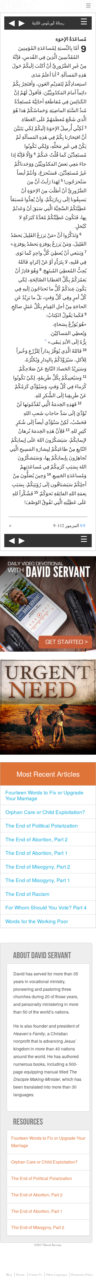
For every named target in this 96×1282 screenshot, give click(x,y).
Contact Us (35, 1274)
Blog (9, 1274)
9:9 (82, 525)
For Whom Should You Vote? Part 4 (46, 907)
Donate (20, 1274)
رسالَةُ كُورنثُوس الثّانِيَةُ (48, 23)
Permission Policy (82, 1274)
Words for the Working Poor (36, 921)
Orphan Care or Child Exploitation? (45, 811)
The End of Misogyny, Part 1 (37, 879)
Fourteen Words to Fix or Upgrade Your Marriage (44, 795)
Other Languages (56, 1274)
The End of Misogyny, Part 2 (37, 866)
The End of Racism (27, 893)
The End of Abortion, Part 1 (36, 852)
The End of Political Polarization (41, 825)
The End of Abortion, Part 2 (36, 839)
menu (88, 6)
